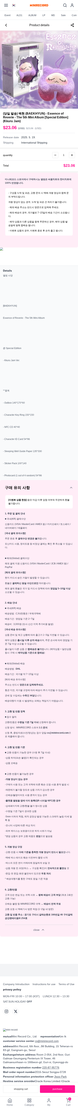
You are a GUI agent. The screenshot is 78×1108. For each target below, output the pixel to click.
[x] (15, 1011)
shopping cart (21, 1089)
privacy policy (12, 989)
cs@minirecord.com (47, 1040)
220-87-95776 (50, 1067)
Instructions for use (44, 984)
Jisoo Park (60, 1076)
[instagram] (6, 1011)
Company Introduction (16, 984)
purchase (57, 1089)
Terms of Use (66, 984)
